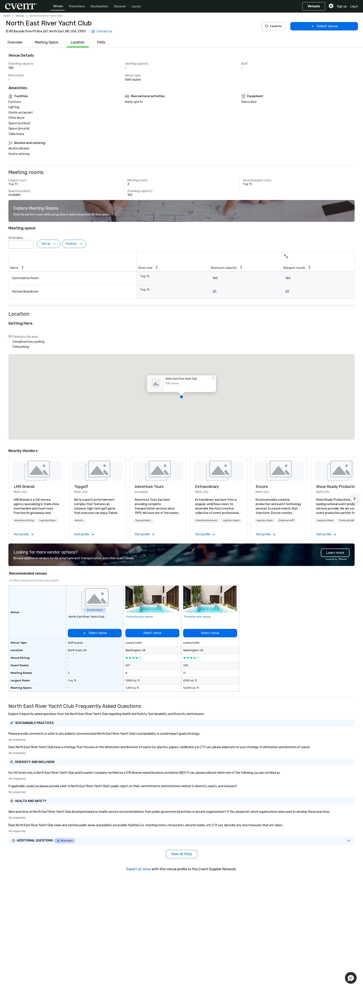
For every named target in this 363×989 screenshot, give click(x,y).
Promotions (77, 6)
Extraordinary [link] (207, 486)
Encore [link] (262, 486)
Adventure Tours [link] (149, 486)
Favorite (276, 26)
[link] (37, 471)
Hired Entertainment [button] (206, 520)
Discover (120, 6)
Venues (58, 6)
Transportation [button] (143, 520)
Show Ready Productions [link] (338, 486)
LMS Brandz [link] (24, 486)
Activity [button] (79, 520)
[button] (29, 243)
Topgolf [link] (81, 486)
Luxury (136, 6)
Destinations (99, 6)
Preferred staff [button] (286, 520)
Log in (354, 6)
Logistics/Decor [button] (47, 520)
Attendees (15, 238)
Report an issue (138, 869)
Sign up (342, 6)
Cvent (7, 15)
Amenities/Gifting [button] (24, 520)
